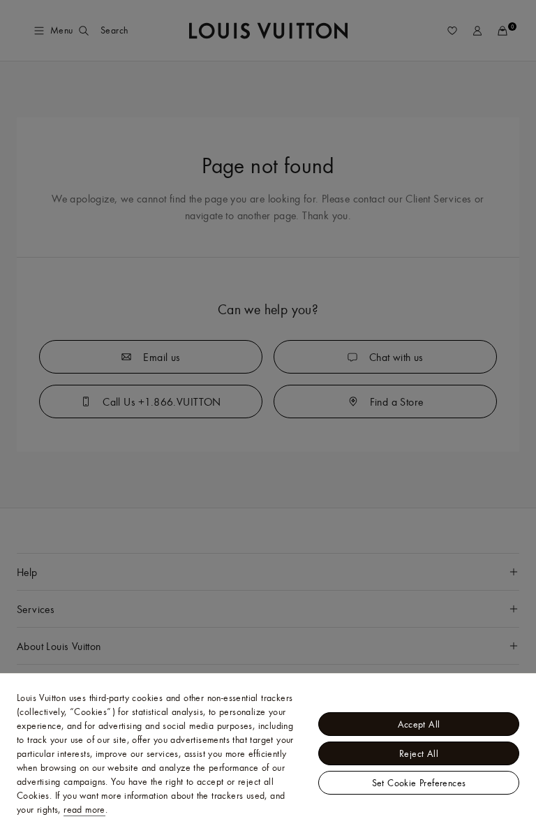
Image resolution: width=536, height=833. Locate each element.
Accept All (419, 724)
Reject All (418, 753)
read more (84, 809)
